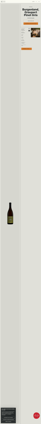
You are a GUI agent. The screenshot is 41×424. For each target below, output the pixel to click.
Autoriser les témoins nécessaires (8, 419)
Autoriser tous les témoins (8, 417)
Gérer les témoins (8, 421)
